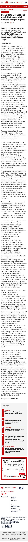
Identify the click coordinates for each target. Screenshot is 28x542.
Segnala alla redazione (12, 532)
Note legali (7, 534)
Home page (3, 9)
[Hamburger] (2, 3)
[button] (25, 12)
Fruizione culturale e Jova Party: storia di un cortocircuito (14, 429)
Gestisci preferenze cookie (17, 534)
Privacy (19, 532)
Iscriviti (22, 474)
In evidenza (10, 9)
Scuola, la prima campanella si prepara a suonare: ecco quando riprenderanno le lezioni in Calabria (14, 450)
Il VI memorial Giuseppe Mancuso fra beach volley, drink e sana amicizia (14, 413)
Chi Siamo (5, 532)
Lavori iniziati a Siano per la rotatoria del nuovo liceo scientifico (13, 422)
